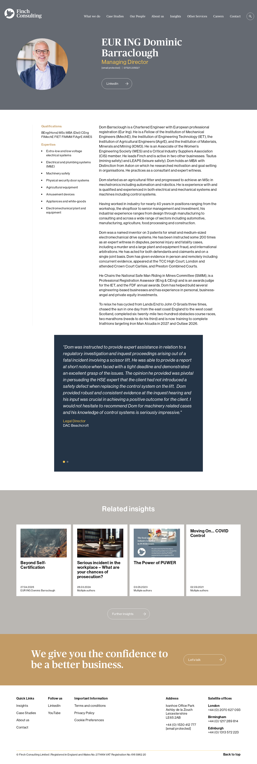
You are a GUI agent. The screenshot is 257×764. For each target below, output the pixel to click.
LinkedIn (54, 706)
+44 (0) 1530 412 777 (181, 725)
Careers (218, 16)
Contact (235, 16)
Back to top (232, 755)
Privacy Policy (84, 713)
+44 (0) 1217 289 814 (223, 721)
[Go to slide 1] (64, 462)
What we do (92, 16)
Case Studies (115, 16)
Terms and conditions (90, 706)
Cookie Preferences (89, 720)
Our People (137, 16)
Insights (175, 16)
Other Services (197, 16)
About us (157, 16)
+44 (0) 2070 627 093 (224, 710)
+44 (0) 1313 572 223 (223, 732)
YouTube (54, 713)
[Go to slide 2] (67, 462)
